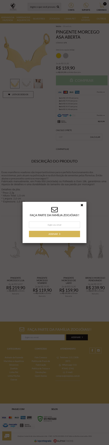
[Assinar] (54, 234)
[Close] (83, 205)
